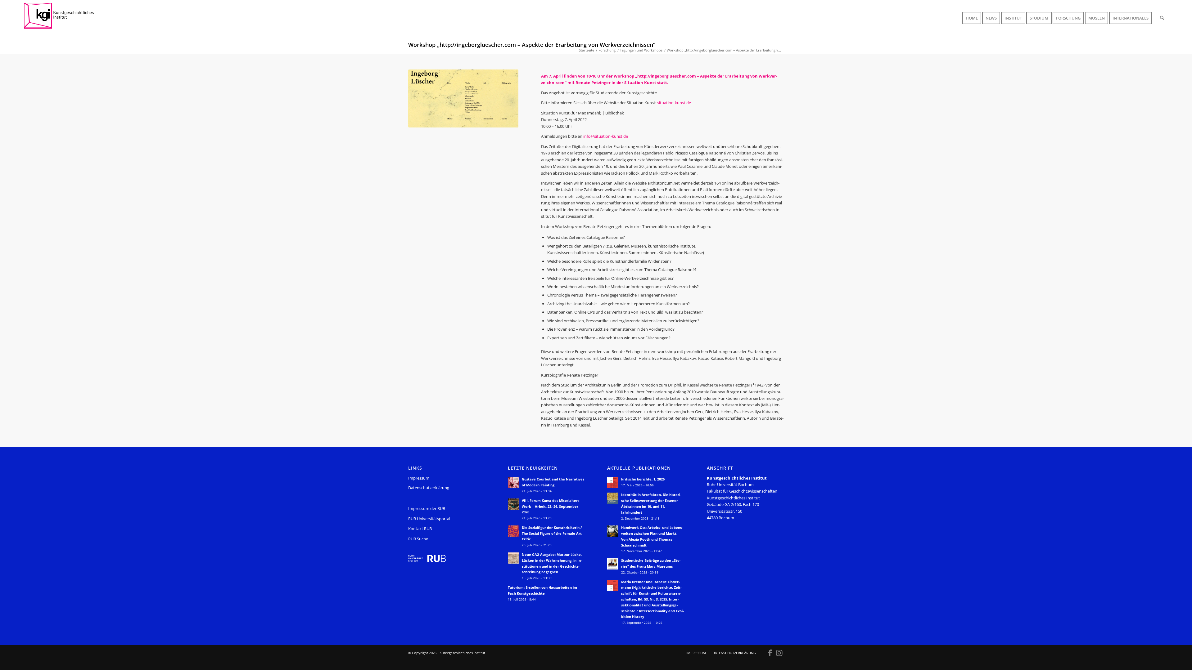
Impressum (418, 478)
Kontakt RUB (420, 528)
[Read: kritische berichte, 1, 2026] (612, 482)
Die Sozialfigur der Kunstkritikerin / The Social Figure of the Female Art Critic (552, 533)
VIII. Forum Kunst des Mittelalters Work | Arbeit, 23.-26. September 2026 (550, 506)
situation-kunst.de (674, 102)
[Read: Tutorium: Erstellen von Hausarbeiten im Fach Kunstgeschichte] (513, 590)
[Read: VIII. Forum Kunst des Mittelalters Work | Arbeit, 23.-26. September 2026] (513, 504)
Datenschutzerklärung (428, 487)
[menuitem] (971, 18)
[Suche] (1162, 18)
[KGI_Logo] (63, 18)
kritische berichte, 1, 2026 (643, 479)
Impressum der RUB (426, 508)
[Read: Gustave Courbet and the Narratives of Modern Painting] (513, 482)
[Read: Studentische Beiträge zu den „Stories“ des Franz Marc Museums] (612, 564)
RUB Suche (418, 539)
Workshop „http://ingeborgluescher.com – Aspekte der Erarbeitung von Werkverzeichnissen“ (531, 44)
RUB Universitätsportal (429, 518)
